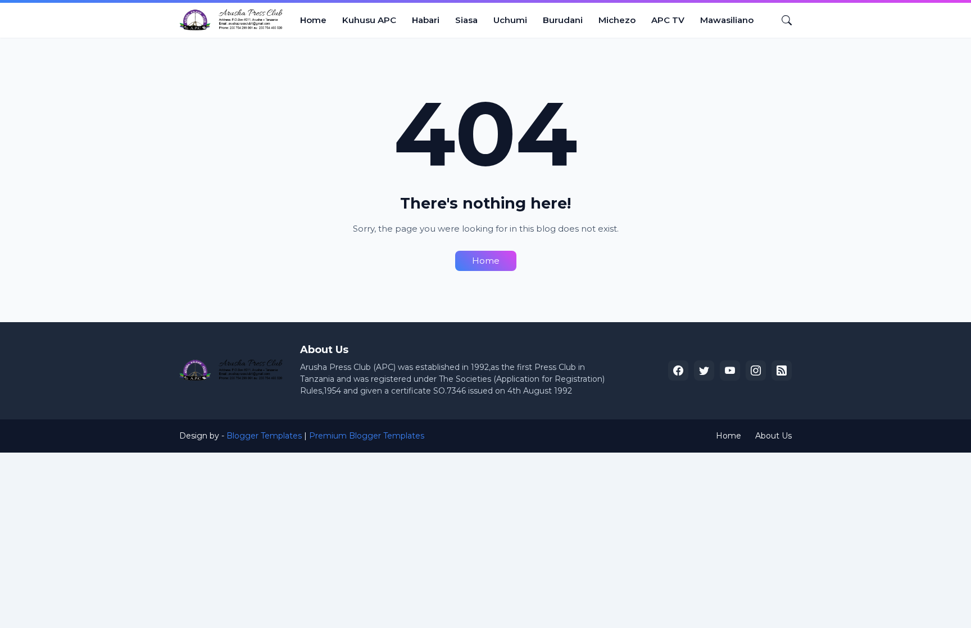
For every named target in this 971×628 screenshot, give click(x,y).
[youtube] (730, 370)
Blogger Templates (264, 436)
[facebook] (678, 370)
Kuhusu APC (369, 20)
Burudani (563, 20)
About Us (773, 436)
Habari (425, 20)
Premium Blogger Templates (366, 436)
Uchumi (510, 20)
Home (313, 20)
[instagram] (756, 370)
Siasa (466, 20)
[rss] (782, 370)
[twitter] (704, 370)
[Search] (782, 20)
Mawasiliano (727, 20)
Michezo (617, 20)
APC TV (667, 20)
